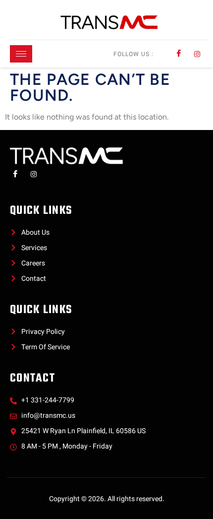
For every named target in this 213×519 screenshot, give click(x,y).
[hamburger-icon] (21, 54)
